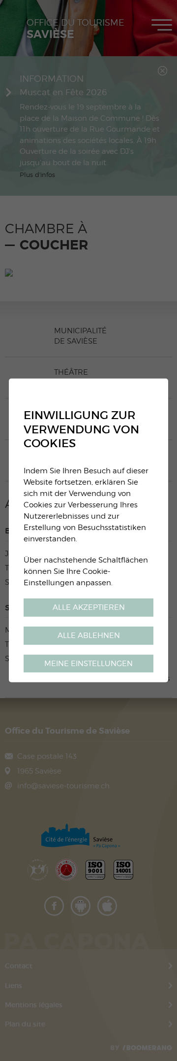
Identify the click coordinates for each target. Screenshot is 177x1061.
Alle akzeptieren (89, 606)
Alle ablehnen (89, 634)
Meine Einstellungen (88, 663)
